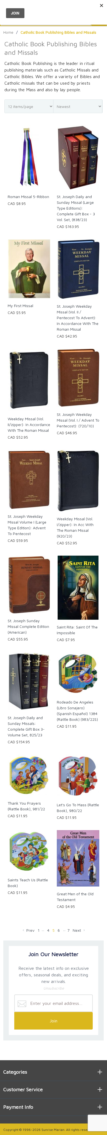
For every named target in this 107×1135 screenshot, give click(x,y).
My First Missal (20, 305)
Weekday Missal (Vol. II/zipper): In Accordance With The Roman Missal (29, 424)
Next (77, 930)
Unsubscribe (53, 988)
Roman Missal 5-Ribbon (28, 196)
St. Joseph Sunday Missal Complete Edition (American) (28, 626)
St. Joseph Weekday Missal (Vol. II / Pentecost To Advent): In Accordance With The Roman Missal (77, 317)
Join (53, 1020)
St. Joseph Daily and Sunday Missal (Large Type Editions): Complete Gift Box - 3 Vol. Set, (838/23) (76, 208)
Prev (30, 930)
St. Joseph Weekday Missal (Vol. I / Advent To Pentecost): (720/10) (78, 420)
